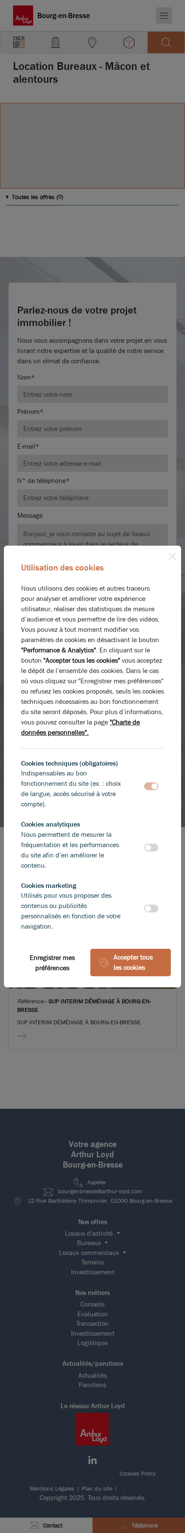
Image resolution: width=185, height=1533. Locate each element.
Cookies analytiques (50, 824)
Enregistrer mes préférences (52, 962)
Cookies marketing (48, 885)
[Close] (172, 554)
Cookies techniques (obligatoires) (69, 763)
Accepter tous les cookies (133, 962)
